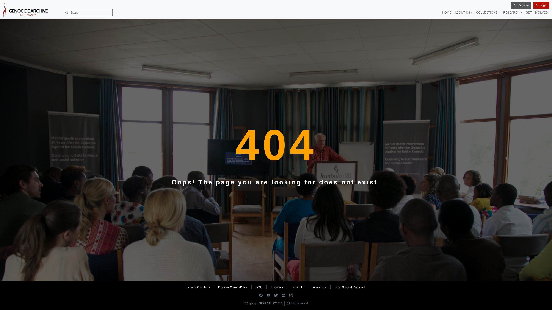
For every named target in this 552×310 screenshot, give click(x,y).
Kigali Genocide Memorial (350, 287)
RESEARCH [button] (511, 12)
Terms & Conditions (198, 287)
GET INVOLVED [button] (537, 12)
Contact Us (298, 287)
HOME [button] (446, 12)
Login (543, 5)
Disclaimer (277, 287)
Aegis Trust (319, 287)
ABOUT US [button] (462, 12)
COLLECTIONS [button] (486, 12)
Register (523, 5)
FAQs (259, 287)
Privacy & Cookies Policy (232, 287)
